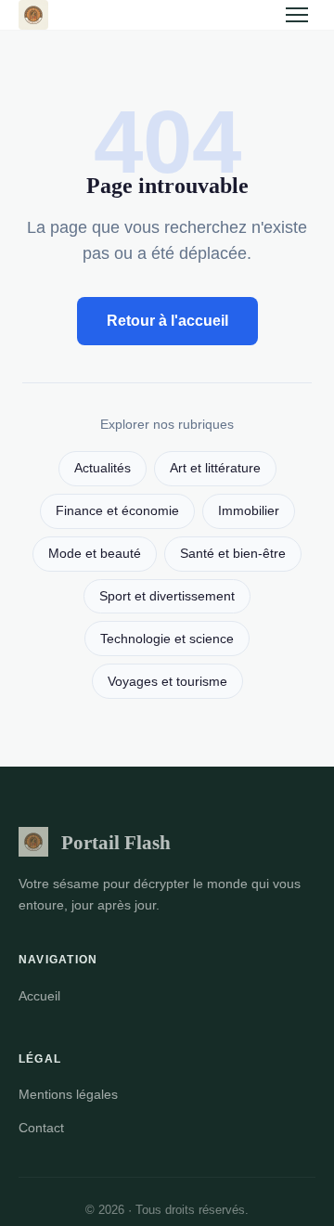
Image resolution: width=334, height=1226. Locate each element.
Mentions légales (68, 1094)
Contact (41, 1127)
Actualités (102, 468)
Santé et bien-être (233, 554)
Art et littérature (215, 468)
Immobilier (248, 511)
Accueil (39, 995)
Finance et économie (117, 511)
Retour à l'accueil (167, 321)
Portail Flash (116, 842)
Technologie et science (167, 639)
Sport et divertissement (167, 596)
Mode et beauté (94, 554)
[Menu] (296, 15)
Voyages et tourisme (167, 682)
